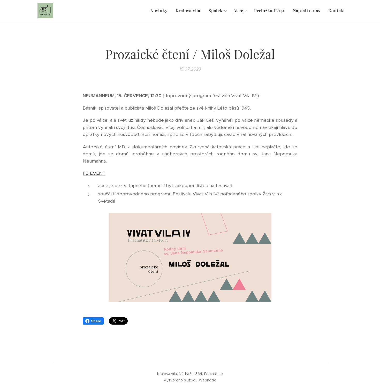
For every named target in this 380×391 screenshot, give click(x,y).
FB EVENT (94, 173)
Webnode (207, 380)
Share (96, 321)
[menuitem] (160, 10)
